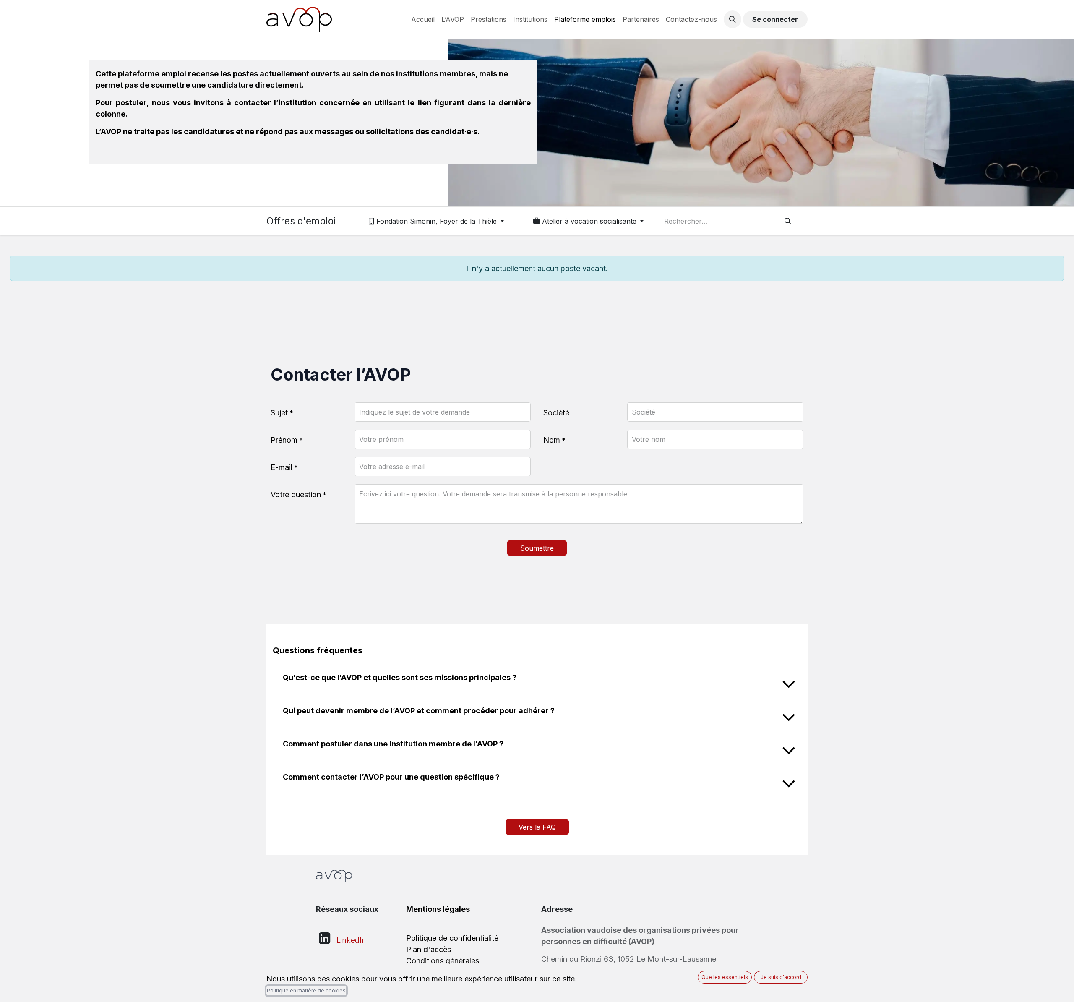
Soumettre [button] (537, 548)
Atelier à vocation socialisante (589, 221)
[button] (732, 19)
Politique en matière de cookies (306, 990)
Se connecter (775, 19)
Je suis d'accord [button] (781, 977)
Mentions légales (438, 909)
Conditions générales (442, 960)
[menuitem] (423, 19)
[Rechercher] (788, 221)
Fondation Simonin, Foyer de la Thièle (436, 221)
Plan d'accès (428, 949)
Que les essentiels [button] (724, 977)
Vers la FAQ (537, 827)
